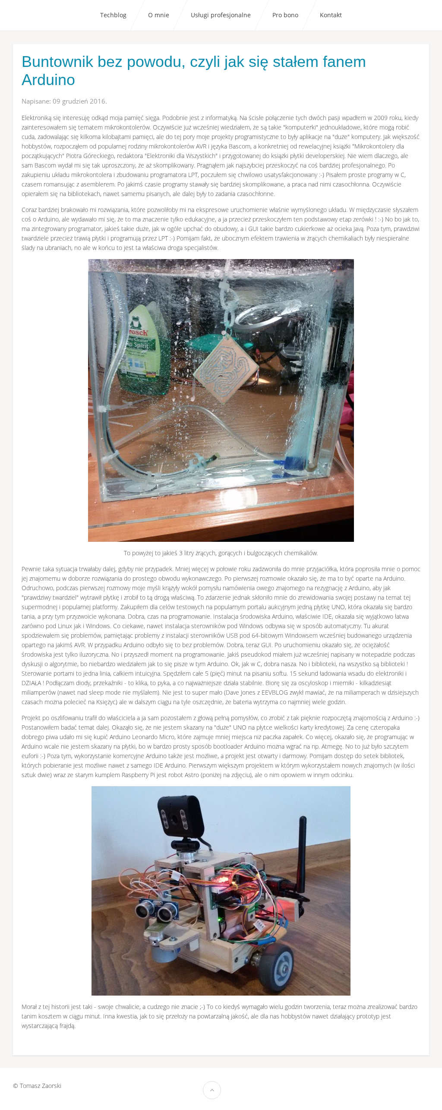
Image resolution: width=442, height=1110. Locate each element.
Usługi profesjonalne (221, 15)
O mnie (158, 15)
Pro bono (285, 15)
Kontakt (331, 15)
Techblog (113, 15)
